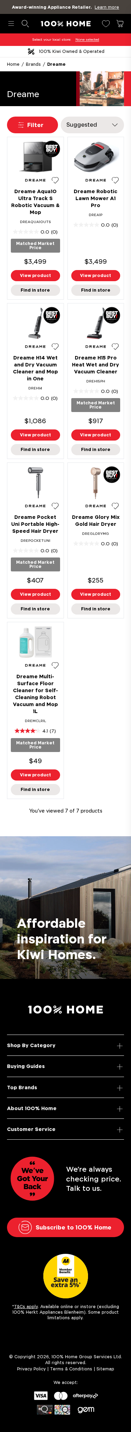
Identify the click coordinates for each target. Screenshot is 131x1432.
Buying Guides (26, 1066)
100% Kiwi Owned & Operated (71, 51)
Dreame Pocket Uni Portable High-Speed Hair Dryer (35, 523)
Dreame (56, 64)
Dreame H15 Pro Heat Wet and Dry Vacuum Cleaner (95, 364)
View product (35, 275)
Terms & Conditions (71, 1369)
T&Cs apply (26, 1306)
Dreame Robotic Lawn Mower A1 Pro (95, 198)
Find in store (35, 290)
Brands (33, 64)
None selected (87, 39)
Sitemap (105, 1369)
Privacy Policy (31, 1369)
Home (13, 64)
